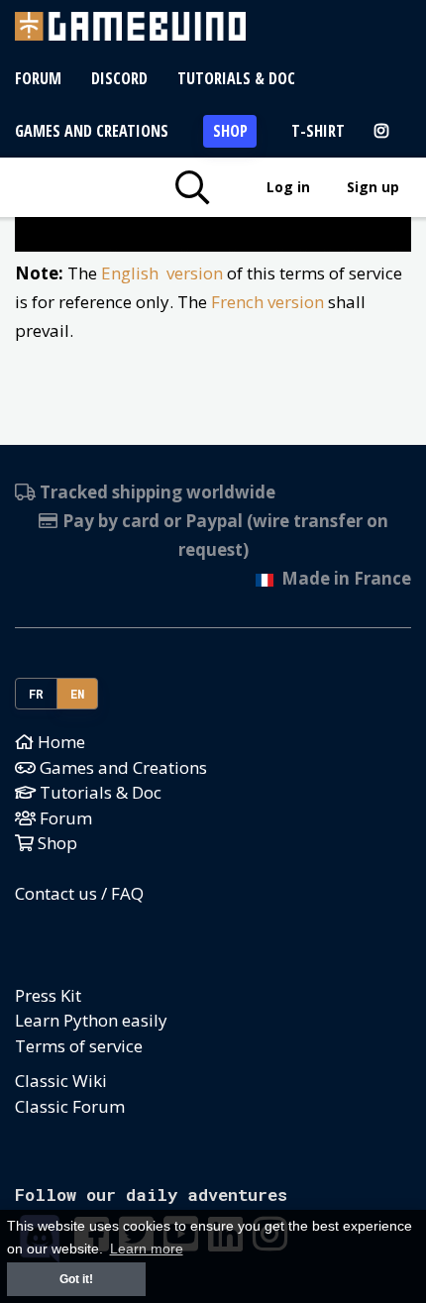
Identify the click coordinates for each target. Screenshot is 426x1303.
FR (37, 694)
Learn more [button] (146, 1249)
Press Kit (48, 995)
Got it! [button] (76, 1279)
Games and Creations (91, 131)
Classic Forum (70, 1106)
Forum (38, 78)
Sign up (373, 186)
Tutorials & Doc (236, 78)
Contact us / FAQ (79, 893)
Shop (230, 131)
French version (267, 301)
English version (162, 273)
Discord (119, 78)
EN (77, 694)
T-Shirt (318, 131)
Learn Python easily (91, 1020)
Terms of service (79, 1045)
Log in (288, 186)
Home (59, 741)
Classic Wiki (61, 1080)
